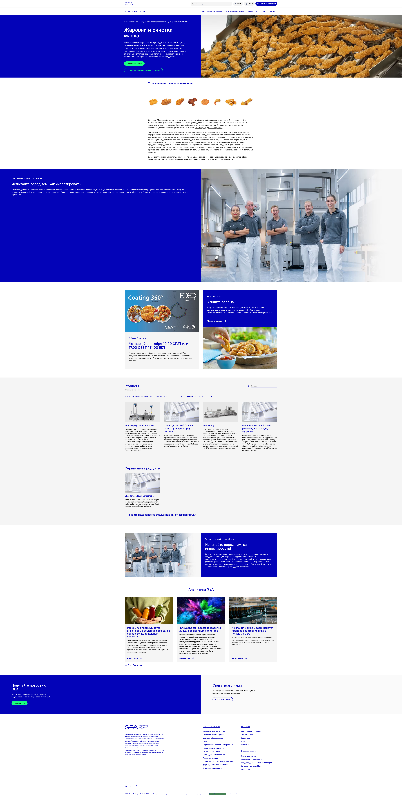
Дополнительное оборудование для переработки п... (145, 22)
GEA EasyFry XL (215, 128)
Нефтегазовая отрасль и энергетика (218, 745)
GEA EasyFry (200, 128)
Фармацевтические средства (215, 765)
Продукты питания (210, 758)
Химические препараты (212, 768)
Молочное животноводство (214, 731)
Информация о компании (251, 731)
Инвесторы (246, 738)
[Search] (249, 386)
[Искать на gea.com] (193, 4)
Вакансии (245, 745)
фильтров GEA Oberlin (235, 142)
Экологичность (247, 735)
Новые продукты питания (213, 748)
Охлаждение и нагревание (214, 755)
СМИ (243, 741)
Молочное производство (213, 735)
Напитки (206, 741)
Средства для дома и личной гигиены (218, 761)
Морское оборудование (213, 738)
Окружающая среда (211, 751)
